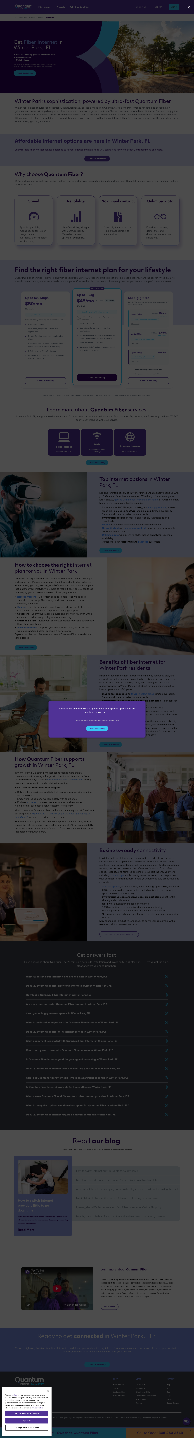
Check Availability (97, 728)
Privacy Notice (37, 1408)
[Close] (48, 1391)
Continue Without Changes (27, 1413)
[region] (27, 1411)
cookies (14, 1395)
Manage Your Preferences (27, 1428)
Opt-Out (27, 1420)
